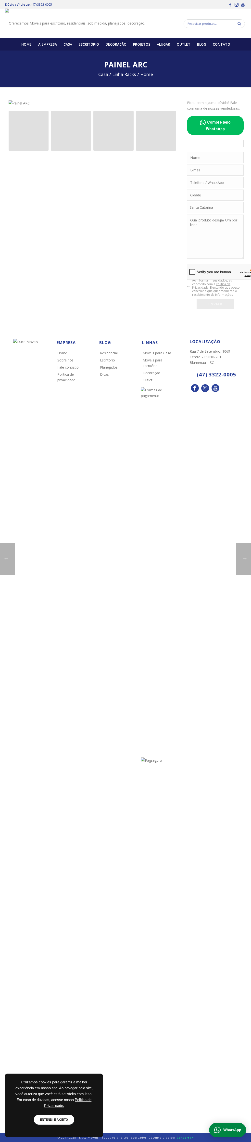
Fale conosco (68, 367)
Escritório (89, 44)
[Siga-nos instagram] (205, 388)
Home (26, 44)
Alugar (163, 44)
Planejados (109, 367)
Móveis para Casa (157, 353)
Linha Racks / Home (132, 74)
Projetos (141, 44)
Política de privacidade (66, 377)
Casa (67, 44)
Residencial (109, 353)
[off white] (113, 131)
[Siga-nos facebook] (195, 388)
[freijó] (71, 131)
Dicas (104, 374)
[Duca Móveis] (75, 23)
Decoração (116, 44)
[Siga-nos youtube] (215, 388)
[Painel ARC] (19, 102)
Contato (221, 44)
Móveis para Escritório (152, 363)
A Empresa (47, 44)
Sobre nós (65, 360)
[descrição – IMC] (156, 131)
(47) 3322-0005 (41, 4)
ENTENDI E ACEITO (54, 1119)
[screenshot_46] (29, 131)
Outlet (183, 44)
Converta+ (185, 1137)
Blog (201, 44)
